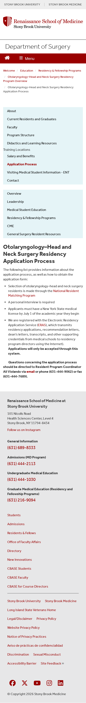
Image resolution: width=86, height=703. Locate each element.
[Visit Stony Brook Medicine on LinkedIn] (60, 683)
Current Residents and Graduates (31, 119)
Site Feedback (51, 663)
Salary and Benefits (21, 156)
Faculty (12, 127)
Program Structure (20, 135)
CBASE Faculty (17, 577)
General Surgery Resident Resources (34, 234)
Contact (13, 180)
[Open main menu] (27, 58)
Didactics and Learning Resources (32, 143)
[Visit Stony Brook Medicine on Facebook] (12, 683)
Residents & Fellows (21, 533)
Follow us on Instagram (23, 430)
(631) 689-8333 (21, 447)
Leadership (15, 202)
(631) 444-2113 (21, 463)
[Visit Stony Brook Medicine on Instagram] (49, 683)
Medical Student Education (26, 210)
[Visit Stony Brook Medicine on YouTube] (37, 683)
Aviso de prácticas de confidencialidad (35, 645)
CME (10, 226)
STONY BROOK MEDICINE (65, 4)
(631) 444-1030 (21, 479)
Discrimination (18, 654)
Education (26, 70)
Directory (14, 551)
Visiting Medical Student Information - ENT (38, 172)
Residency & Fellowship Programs (59, 70)
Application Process (22, 164)
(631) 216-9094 (21, 500)
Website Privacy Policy (23, 628)
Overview (14, 194)
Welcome (9, 70)
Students (14, 515)
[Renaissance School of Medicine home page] (43, 22)
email (31, 372)
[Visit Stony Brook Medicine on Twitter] (24, 683)
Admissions (16, 524)
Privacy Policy (46, 619)
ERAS (42, 325)
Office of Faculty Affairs (24, 542)
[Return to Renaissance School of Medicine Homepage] (7, 57)
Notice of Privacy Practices (26, 637)
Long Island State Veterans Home (31, 610)
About (11, 111)
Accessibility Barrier (22, 663)
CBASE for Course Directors (27, 586)
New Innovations (19, 560)
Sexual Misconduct (47, 654)
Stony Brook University (24, 601)
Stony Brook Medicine (61, 601)
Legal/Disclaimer (19, 619)
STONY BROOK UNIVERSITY (22, 4)
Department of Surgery (37, 46)
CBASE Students (19, 569)
